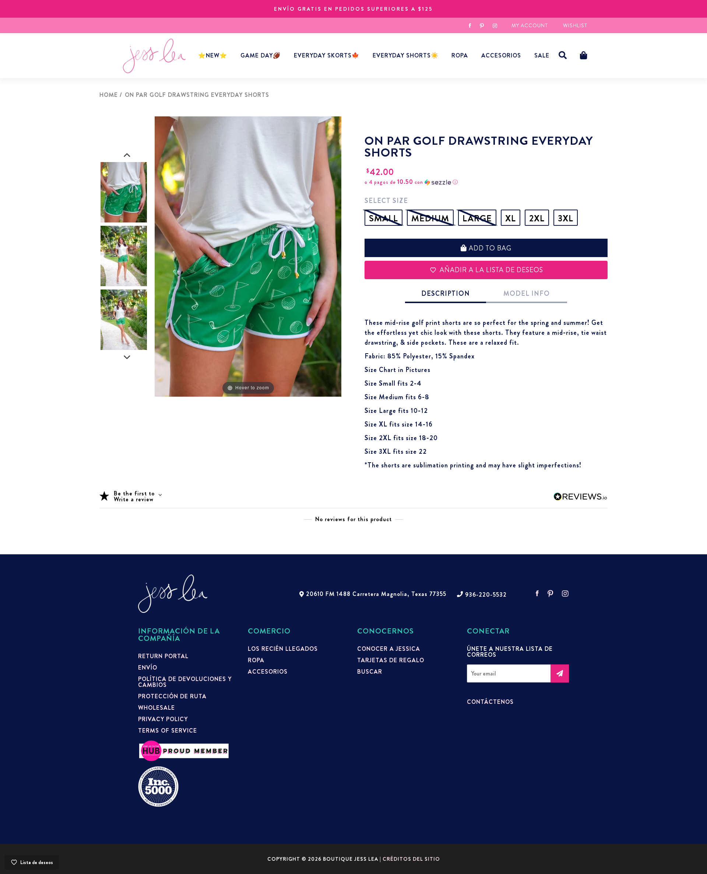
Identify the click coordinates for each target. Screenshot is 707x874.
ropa (256, 660)
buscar (369, 672)
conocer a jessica (388, 649)
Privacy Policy (163, 719)
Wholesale (156, 708)
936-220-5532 (486, 595)
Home (108, 95)
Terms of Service (167, 731)
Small (383, 218)
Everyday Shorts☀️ (406, 55)
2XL (537, 218)
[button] (563, 55)
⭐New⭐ (212, 55)
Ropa (459, 55)
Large (477, 218)
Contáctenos (490, 702)
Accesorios (268, 672)
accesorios (501, 55)
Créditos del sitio (411, 859)
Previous (127, 155)
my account (529, 25)
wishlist (575, 25)
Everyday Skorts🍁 (326, 55)
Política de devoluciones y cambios (185, 682)
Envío (147, 668)
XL (510, 218)
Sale (541, 55)
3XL (565, 218)
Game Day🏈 (260, 55)
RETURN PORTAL (163, 656)
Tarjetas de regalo (390, 660)
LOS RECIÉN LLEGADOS (283, 649)
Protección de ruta (172, 696)
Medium (430, 218)
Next (127, 357)
